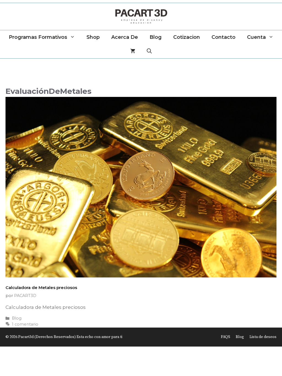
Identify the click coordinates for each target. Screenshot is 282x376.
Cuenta (256, 37)
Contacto (223, 37)
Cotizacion (186, 37)
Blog (156, 37)
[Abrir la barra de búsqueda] (149, 51)
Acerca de (124, 37)
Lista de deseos (263, 336)
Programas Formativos (38, 37)
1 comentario (25, 324)
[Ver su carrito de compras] (132, 51)
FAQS (225, 336)
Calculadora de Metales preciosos (41, 287)
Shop (93, 37)
